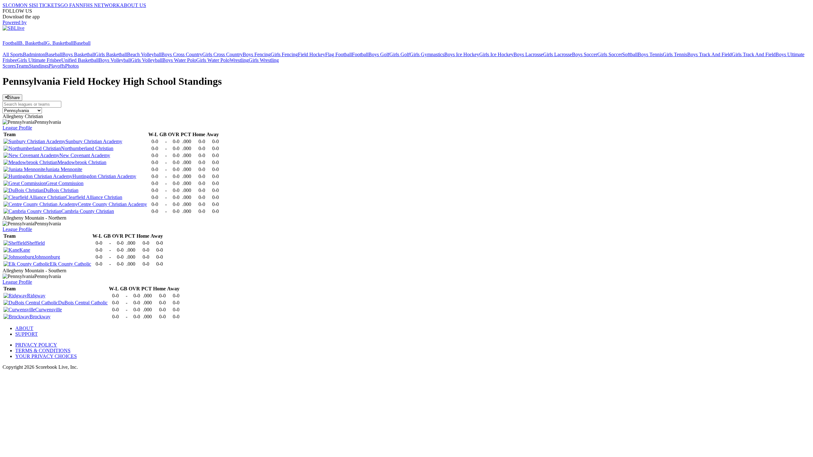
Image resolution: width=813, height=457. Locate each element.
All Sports (13, 54)
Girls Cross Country (222, 54)
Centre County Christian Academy (112, 204)
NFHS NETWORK (99, 5)
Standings (39, 66)
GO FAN (69, 5)
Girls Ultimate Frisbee (39, 60)
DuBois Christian (61, 190)
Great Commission (65, 183)
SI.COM (11, 5)
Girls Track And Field (754, 54)
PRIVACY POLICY (36, 345)
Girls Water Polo (213, 60)
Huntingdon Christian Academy (104, 176)
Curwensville (48, 309)
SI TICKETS (46, 5)
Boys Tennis (650, 54)
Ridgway (36, 295)
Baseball (82, 43)
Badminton (34, 54)
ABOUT (24, 328)
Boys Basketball (78, 54)
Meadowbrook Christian (81, 162)
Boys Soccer (584, 54)
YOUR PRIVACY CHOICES (46, 356)
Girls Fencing (284, 54)
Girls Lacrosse (557, 54)
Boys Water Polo (179, 60)
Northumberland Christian (87, 148)
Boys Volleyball (115, 60)
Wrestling (239, 60)
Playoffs (57, 66)
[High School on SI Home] (27, 37)
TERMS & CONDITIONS (43, 350)
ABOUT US (133, 5)
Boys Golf (378, 54)
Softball (630, 54)
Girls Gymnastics (427, 54)
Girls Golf (399, 54)
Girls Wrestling (264, 60)
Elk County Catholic (70, 264)
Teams (22, 66)
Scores (9, 66)
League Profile (17, 127)
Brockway (40, 316)
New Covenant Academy (84, 155)
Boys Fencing (257, 54)
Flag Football (338, 54)
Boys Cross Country (181, 54)
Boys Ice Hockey (461, 54)
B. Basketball (32, 43)
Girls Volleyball (146, 60)
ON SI (26, 5)
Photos (72, 66)
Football (11, 43)
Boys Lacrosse (528, 54)
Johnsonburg (47, 257)
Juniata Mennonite (63, 169)
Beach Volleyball (144, 54)
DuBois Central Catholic (83, 302)
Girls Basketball (111, 54)
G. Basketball (59, 43)
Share (14, 97)
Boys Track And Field (709, 54)
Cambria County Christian (87, 211)
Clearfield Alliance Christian (93, 197)
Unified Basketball (80, 60)
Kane (24, 250)
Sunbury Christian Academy (93, 141)
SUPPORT (26, 334)
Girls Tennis (675, 54)
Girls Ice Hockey (496, 54)
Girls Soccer (609, 54)
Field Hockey (311, 54)
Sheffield (36, 243)
